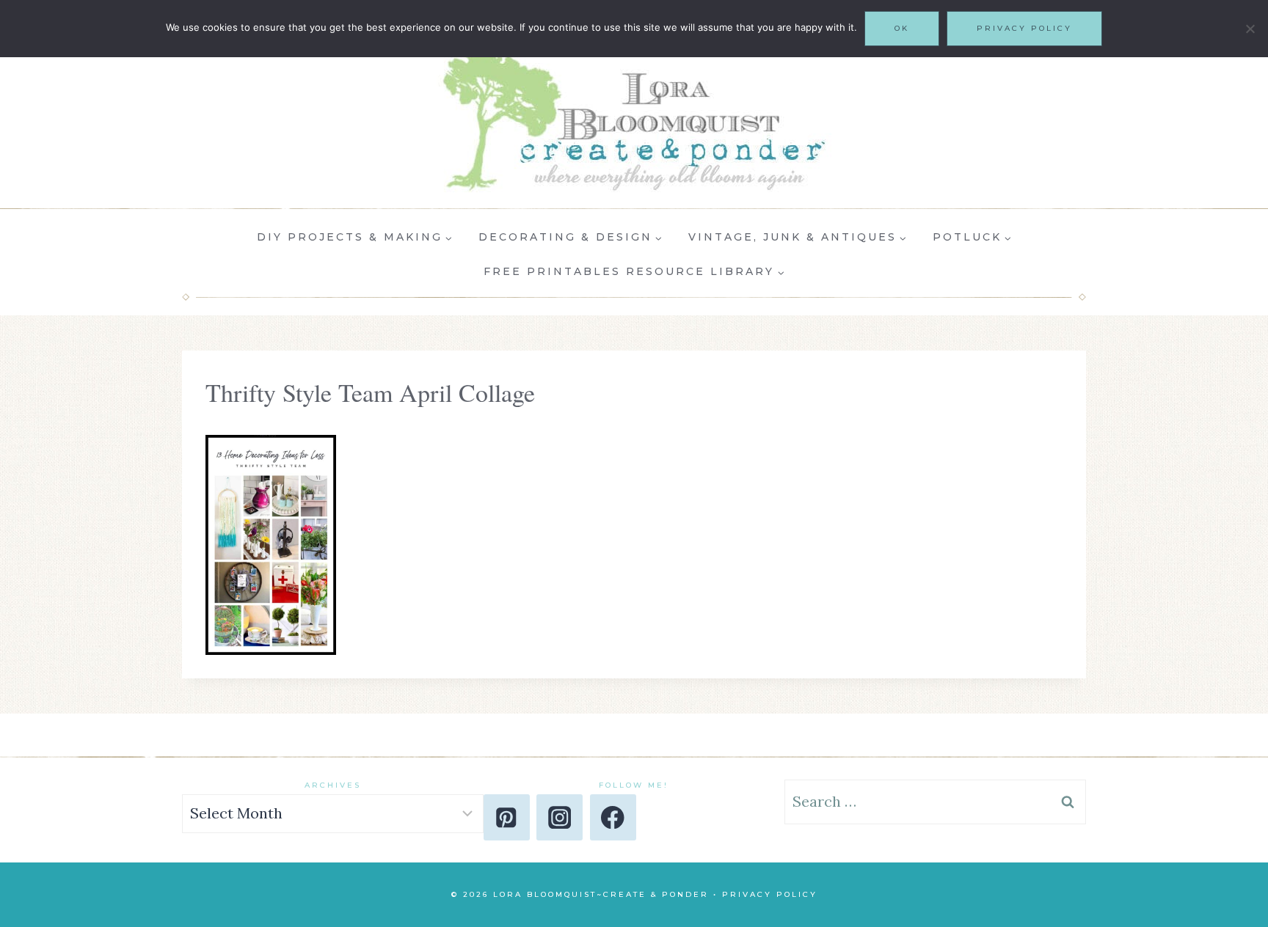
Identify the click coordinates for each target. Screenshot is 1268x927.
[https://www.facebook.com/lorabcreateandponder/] (613, 817)
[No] (1249, 28)
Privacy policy (1024, 28)
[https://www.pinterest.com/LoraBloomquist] (507, 817)
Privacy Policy (769, 894)
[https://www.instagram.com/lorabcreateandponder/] (559, 817)
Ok (901, 28)
